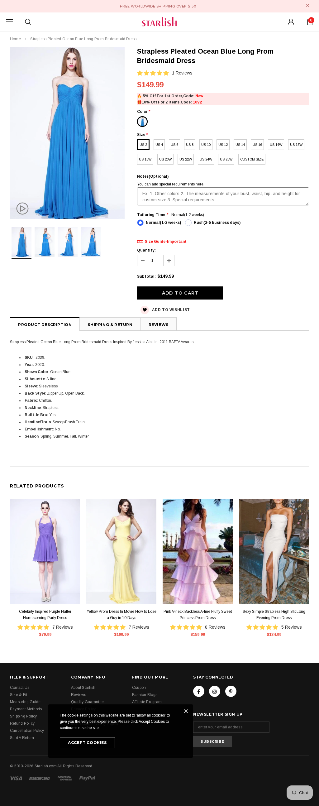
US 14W (276, 144)
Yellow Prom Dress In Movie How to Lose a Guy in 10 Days (121, 614)
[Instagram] (214, 691)
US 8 (189, 144)
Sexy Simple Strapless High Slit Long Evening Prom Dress (274, 614)
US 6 (174, 144)
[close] (307, 5)
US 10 (206, 144)
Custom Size (252, 159)
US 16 (257, 144)
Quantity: (146, 250)
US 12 (223, 144)
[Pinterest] (230, 691)
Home (15, 39)
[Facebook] (198, 691)
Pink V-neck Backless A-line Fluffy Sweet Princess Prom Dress (198, 614)
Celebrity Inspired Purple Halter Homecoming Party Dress (45, 614)
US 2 (143, 144)
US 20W (165, 159)
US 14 (240, 144)
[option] (67, 134)
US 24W (206, 159)
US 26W (226, 159)
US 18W (145, 159)
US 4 (159, 144)
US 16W (296, 144)
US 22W (185, 159)
